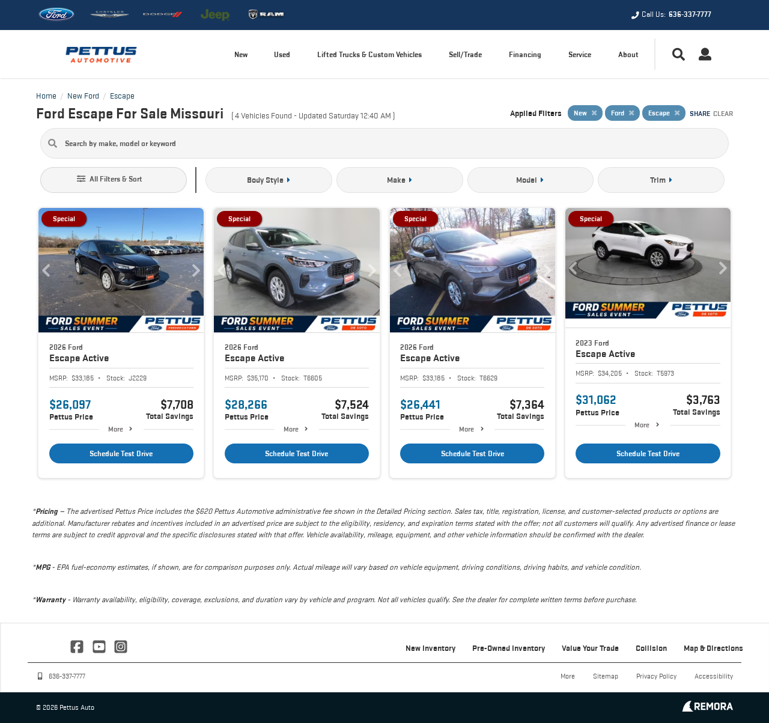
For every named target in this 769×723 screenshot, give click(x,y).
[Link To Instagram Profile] (120, 645)
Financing (525, 54)
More (115, 429)
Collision (651, 648)
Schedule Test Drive (121, 453)
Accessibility (714, 676)
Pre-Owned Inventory (508, 648)
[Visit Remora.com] (707, 708)
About (628, 54)
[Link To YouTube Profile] (100, 645)
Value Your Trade (590, 648)
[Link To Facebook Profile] (78, 645)
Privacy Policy (656, 676)
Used (282, 54)
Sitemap (605, 676)
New (241, 54)
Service (579, 54)
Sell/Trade (465, 54)
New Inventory (430, 648)
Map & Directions (713, 648)
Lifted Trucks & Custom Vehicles (369, 54)
